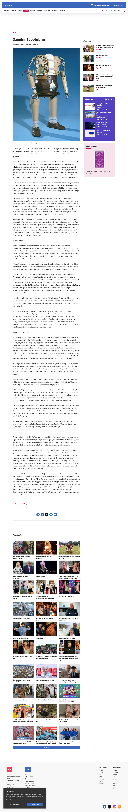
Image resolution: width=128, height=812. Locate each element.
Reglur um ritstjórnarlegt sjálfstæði (13, 777)
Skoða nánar (9, 800)
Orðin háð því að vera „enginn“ (68, 638)
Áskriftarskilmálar (30, 785)
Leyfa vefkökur (35, 804)
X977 (114, 786)
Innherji (115, 770)
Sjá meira (46, 747)
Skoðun (101, 779)
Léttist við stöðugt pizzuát (20, 638)
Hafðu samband (29, 781)
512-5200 (30, 776)
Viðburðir (115, 777)
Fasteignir (115, 772)
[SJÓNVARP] (111, 10)
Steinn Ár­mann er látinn (20, 700)
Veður (114, 779)
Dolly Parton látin (41, 576)
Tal (114, 788)
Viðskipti (101, 772)
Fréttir (101, 770)
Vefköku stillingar (14, 804)
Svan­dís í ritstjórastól (102, 55)
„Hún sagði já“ (40, 638)
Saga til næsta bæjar (19, 503)
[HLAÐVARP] (106, 10)
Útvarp (101, 783)
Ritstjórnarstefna (29, 783)
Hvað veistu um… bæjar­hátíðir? (22, 618)
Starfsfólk (27, 788)
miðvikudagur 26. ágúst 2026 (101, 5)
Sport (100, 774)
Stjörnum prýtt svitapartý (66, 596)
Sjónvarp (101, 781)
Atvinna (115, 774)
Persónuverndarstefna (13, 780)
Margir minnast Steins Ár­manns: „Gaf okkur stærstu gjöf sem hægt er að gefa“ (69, 658)
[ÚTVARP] (115, 10)
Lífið (100, 777)
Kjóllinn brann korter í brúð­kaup (45, 700)
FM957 (115, 783)
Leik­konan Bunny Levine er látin (45, 680)
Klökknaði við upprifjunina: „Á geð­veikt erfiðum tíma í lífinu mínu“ (105, 76)
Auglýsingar (28, 779)
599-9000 (11, 787)
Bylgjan (115, 781)
